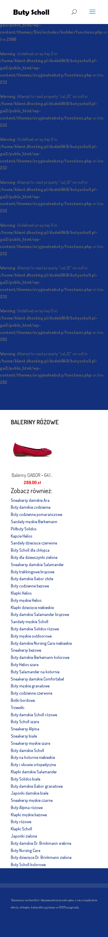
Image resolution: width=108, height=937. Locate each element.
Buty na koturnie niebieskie (33, 757)
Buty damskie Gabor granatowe (37, 786)
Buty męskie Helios (26, 600)
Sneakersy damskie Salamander (37, 564)
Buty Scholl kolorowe (28, 864)
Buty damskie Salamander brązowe (40, 614)
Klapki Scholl (21, 828)
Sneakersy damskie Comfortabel (37, 678)
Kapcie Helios (21, 535)
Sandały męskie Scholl (29, 621)
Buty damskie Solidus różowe (35, 628)
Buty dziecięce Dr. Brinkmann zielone (41, 857)
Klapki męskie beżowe (29, 814)
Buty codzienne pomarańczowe (36, 514)
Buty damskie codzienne (30, 507)
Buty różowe (21, 821)
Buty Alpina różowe (27, 807)
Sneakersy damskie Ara (30, 500)
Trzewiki (17, 707)
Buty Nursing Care (25, 850)
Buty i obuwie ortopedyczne (33, 764)
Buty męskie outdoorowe (31, 635)
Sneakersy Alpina (25, 728)
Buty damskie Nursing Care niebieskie (41, 643)
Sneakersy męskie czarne (31, 800)
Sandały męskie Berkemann (34, 521)
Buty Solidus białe (25, 778)
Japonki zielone (24, 835)
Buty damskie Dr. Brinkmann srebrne (41, 843)
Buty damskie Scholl (27, 750)
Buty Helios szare (24, 664)
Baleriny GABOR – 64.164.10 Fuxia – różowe (32, 475)
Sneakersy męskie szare (30, 743)
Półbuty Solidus (23, 528)
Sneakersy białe (24, 735)
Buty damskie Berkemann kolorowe (40, 657)
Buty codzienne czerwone (31, 693)
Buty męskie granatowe (30, 685)
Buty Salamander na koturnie (35, 671)
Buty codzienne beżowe (30, 585)
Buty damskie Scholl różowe (34, 714)
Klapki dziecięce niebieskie (32, 607)
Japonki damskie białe (29, 793)
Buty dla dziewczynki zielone (34, 557)
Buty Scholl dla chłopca (30, 550)
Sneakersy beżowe (26, 650)
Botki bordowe (23, 700)
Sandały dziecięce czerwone (34, 542)
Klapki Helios (21, 593)
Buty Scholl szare (25, 721)
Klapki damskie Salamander (34, 771)
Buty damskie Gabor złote (32, 578)
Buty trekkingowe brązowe (32, 571)
